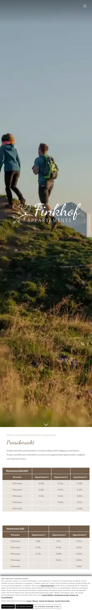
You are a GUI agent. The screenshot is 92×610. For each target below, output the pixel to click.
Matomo (35, 601)
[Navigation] (84, 6)
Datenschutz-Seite (47, 586)
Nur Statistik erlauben (24, 606)
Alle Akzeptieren (8, 606)
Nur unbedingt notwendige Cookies (47, 606)
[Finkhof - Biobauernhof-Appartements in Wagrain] (46, 213)
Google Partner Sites (62, 601)
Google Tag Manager (46, 601)
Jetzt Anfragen (89, 225)
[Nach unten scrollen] (46, 425)
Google (28, 601)
